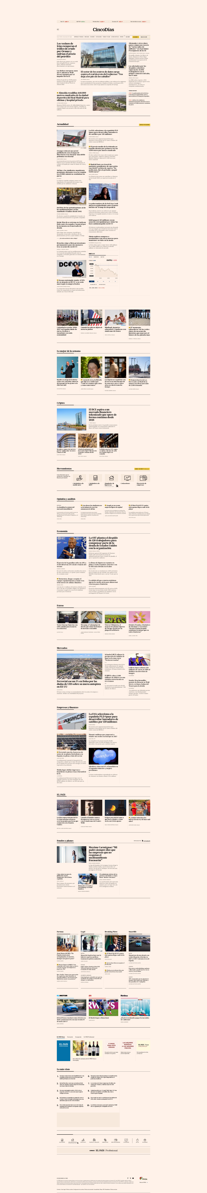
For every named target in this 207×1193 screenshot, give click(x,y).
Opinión (121, 36)
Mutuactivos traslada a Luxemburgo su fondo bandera (85, 887)
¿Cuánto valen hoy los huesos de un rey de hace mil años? (139, 819)
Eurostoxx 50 (115, 21)
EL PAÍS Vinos (61, 1037)
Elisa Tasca (59, 454)
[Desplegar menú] (58, 29)
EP (57, 178)
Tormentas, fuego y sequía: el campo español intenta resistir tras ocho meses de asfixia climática (70, 581)
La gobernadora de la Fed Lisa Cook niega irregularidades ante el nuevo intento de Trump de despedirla (139, 94)
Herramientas (64, 468)
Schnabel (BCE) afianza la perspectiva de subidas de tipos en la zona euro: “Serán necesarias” (114, 657)
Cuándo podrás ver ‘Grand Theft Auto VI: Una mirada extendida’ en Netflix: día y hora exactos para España (104, 1092)
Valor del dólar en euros (136, 21)
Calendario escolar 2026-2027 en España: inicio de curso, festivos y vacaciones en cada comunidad (67, 331)
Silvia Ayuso (139, 53)
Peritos (82, 953)
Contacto (59, 1189)
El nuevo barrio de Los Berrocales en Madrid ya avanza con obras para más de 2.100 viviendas (139, 382)
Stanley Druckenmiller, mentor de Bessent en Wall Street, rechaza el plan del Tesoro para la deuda (139, 683)
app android (144, 1142)
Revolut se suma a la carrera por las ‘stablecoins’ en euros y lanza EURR (66, 451)
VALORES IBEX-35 (93, 284)
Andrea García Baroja (62, 981)
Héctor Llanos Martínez (62, 828)
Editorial (59, 505)
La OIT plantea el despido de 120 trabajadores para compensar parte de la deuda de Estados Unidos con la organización (103, 543)
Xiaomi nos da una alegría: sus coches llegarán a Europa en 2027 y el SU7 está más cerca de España (139, 958)
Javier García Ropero (62, 286)
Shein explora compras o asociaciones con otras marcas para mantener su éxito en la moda (103, 238)
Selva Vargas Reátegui (110, 824)
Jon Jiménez (83, 79)
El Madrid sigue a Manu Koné (99, 1018)
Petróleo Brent (96, 21)
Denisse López (132, 78)
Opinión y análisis (66, 499)
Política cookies (69, 1189)
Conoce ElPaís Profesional (142, 469)
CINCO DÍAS (59, 518)
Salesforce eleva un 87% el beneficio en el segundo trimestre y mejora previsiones (103, 768)
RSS (104, 1189)
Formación (70, 1037)
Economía (92, 36)
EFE (105, 683)
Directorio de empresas (141, 484)
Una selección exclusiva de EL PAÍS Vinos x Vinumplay (84, 1059)
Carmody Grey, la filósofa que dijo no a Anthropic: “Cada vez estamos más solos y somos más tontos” (91, 382)
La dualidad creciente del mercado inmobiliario (65, 508)
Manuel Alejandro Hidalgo (87, 333)
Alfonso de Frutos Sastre (135, 963)
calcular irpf (62, 1142)
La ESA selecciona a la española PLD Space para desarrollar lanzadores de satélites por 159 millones (103, 132)
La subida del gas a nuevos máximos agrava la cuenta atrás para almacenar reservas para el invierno (103, 582)
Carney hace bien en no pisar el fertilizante (114, 963)
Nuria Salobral (60, 230)
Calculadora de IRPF (94, 484)
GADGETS (131, 977)
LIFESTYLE (131, 966)
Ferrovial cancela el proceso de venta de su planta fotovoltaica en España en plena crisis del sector (70, 754)
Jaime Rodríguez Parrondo (87, 632)
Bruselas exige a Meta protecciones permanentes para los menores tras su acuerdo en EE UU (71, 245)
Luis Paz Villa (60, 632)
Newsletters (107, 1189)
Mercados (86, 36)
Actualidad (63, 124)
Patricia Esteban (84, 982)
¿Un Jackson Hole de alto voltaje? (69, 238)
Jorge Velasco (84, 961)
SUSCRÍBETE (135, 37)
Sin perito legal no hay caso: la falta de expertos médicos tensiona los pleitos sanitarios (91, 957)
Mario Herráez (60, 1023)
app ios (137, 1142)
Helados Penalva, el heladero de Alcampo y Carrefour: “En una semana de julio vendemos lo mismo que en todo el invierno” (139, 628)
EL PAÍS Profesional (89, 1037)
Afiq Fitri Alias (132, 517)
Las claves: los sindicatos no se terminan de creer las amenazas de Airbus (91, 507)
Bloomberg (91, 242)
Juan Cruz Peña (60, 758)
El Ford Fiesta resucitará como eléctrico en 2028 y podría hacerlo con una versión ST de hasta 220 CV (71, 1019)
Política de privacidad (88, 1189)
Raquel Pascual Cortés (94, 551)
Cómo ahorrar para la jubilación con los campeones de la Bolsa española (64, 877)
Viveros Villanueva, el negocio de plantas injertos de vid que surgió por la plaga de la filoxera (115, 627)
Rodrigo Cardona (61, 568)
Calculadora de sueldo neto (78, 484)
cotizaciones (126, 1142)
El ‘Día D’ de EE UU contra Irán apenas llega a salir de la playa (139, 507)
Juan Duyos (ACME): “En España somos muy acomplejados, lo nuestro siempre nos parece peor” (65, 956)
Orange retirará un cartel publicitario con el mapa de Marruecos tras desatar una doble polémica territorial (71, 153)
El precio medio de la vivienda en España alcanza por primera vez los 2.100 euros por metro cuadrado (103, 148)
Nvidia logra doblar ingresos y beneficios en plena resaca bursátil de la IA (71, 772)
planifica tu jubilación (94, 1142)
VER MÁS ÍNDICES (102, 284)
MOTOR (130, 953)
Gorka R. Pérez (92, 152)
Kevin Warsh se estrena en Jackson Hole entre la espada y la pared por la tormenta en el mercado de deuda (71, 225)
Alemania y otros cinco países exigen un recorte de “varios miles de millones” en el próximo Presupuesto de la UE (139, 47)
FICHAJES (83, 964)
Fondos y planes (106, 36)
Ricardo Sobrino (61, 214)
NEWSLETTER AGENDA (145, 124)
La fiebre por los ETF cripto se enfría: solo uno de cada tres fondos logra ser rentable (108, 452)
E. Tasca (90, 422)
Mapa (101, 1189)
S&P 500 (78, 21)
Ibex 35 (62, 21)
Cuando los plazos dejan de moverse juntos (91, 328)
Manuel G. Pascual (61, 249)
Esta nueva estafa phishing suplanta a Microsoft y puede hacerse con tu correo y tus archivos (139, 970)
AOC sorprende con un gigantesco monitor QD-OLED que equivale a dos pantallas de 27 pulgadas (139, 980)
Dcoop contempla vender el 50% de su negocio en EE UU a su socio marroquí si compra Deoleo (71, 282)
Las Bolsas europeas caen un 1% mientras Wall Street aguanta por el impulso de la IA (67, 73)
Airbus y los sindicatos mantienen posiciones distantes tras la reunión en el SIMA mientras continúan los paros (139, 102)
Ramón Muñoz (60, 159)
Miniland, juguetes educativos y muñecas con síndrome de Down (115, 329)
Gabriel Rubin (108, 966)
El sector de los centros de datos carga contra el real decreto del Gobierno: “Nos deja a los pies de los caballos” (102, 74)
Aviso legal (63, 1189)
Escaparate (78, 1037)
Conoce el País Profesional (103, 1150)
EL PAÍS (127, 36)
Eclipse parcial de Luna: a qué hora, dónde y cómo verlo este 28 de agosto (114, 819)
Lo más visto (63, 1069)
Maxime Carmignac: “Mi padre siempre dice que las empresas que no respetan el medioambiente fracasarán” (103, 854)
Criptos (61, 403)
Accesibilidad (97, 1189)
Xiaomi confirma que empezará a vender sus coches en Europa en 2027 (103, 735)
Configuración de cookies (78, 1189)
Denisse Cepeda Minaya (110, 634)
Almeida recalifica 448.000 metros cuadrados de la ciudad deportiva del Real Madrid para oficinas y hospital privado (73, 96)
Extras (60, 605)
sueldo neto (83, 1142)
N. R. (106, 662)
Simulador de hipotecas (109, 484)
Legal (83, 932)
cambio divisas (105, 1142)
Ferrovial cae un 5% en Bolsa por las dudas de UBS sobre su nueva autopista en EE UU (79, 684)
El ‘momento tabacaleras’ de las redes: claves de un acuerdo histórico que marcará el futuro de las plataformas (139, 331)
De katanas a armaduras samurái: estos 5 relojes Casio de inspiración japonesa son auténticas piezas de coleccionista (72, 1099)
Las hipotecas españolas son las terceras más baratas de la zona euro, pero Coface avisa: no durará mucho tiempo (115, 383)
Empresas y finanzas (78, 36)
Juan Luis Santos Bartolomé (111, 515)
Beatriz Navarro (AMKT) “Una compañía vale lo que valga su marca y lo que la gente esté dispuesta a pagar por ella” (67, 967)
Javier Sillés (92, 1020)
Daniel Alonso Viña (133, 635)
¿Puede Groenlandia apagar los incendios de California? (135, 1019)
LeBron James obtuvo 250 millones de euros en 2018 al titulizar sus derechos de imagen (139, 670)
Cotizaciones (99, 36)
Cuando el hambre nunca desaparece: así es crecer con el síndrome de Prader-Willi (91, 820)
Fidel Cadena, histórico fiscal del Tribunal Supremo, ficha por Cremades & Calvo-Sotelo (90, 968)
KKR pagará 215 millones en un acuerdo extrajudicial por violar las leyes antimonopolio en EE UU (103, 222)
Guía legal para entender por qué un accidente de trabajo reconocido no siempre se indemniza (91, 978)
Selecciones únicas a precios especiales (126, 1053)
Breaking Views (111, 932)
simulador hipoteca (72, 1142)
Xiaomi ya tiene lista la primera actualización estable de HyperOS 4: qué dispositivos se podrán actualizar (104, 1077)
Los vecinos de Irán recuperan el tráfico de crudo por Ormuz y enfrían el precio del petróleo (67, 50)
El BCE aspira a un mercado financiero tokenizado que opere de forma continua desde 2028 (103, 415)
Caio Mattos (59, 59)
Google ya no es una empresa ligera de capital (113, 506)
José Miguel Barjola (85, 971)
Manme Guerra (60, 961)
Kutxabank (146, 840)
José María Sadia (132, 825)
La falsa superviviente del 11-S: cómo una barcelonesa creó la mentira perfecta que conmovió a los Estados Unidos (67, 821)
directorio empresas (115, 1142)
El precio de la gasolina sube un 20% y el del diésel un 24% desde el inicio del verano (71, 564)
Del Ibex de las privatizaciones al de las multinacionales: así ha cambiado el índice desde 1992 (71, 209)
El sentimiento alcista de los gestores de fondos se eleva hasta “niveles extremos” (108, 876)
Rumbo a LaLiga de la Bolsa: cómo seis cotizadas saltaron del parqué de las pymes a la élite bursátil (67, 382)
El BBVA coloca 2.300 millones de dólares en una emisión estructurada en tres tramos (115, 678)
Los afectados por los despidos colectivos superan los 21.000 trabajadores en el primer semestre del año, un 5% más (139, 70)
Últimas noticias (115, 36)
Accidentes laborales (86, 975)
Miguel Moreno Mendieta (94, 863)
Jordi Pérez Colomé (85, 389)
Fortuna (60, 932)
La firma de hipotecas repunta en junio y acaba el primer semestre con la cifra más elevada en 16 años (103, 564)
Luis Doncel (59, 776)
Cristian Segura (132, 53)
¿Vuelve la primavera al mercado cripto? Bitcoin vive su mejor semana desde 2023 (87, 452)
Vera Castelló (108, 335)
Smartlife (132, 932)
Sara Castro (92, 174)
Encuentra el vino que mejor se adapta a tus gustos (111, 1053)
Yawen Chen (107, 974)
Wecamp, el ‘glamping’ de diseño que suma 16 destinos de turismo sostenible (91, 626)
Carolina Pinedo (84, 826)
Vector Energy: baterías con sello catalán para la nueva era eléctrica (67, 626)
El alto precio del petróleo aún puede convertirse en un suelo (114, 971)
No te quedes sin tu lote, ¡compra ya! (142, 1053)
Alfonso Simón (60, 103)
